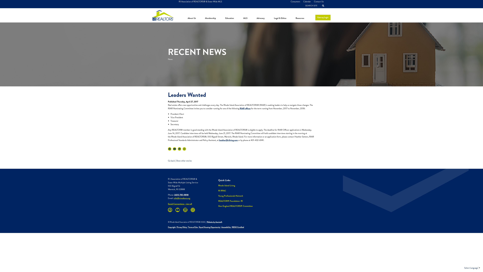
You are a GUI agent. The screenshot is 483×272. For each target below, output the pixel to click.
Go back (171, 160)
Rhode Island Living (226, 185)
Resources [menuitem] (300, 18)
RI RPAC (222, 190)
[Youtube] (174, 149)
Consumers (295, 1)
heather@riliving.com (228, 140)
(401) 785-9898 (181, 194)
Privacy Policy (182, 227)
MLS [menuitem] (245, 18)
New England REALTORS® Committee (235, 206)
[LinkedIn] (179, 149)
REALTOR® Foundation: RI (230, 201)
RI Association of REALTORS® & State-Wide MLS (200, 1)
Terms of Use (193, 227)
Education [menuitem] (229, 18)
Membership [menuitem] (210, 18)
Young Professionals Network (230, 195)
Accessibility (226, 227)
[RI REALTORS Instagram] (184, 149)
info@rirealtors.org (182, 198)
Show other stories (184, 160)
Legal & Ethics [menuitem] (280, 18)
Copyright (172, 227)
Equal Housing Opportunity (209, 227)
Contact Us (319, 1)
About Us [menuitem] (192, 18)
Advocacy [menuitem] (261, 18)
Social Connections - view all (180, 204)
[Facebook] (169, 149)
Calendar (307, 1)
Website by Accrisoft (214, 222)
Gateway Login (322, 17)
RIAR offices (245, 108)
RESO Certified (238, 227)
